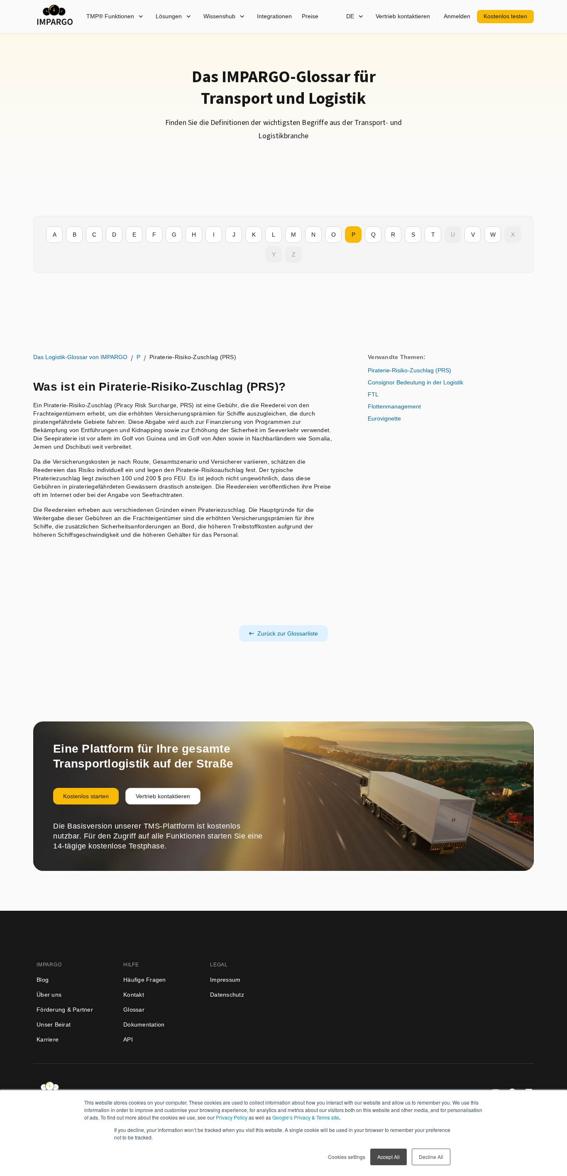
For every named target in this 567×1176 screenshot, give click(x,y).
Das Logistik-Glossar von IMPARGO (80, 357)
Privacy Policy (231, 1117)
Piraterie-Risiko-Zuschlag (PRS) (409, 370)
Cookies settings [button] (346, 1156)
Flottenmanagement (394, 406)
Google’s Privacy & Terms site (305, 1117)
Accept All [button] (388, 1156)
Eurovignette (384, 418)
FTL (373, 394)
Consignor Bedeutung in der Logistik (415, 382)
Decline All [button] (431, 1156)
